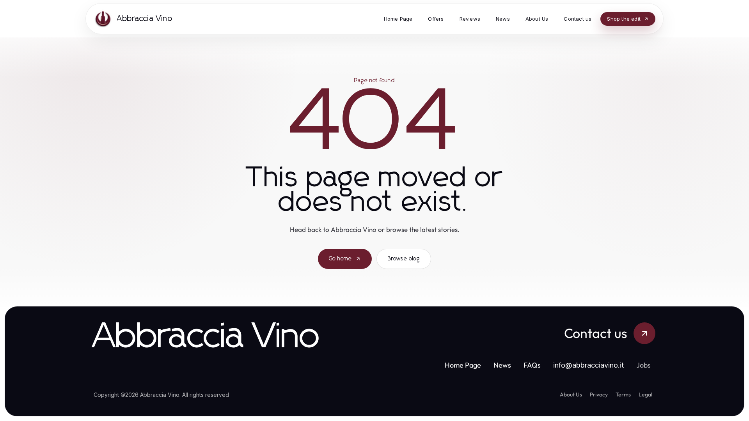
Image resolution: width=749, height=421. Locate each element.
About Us (571, 394)
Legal (645, 394)
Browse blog (404, 259)
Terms (623, 394)
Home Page (463, 365)
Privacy (599, 394)
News (502, 365)
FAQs (532, 365)
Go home (340, 259)
